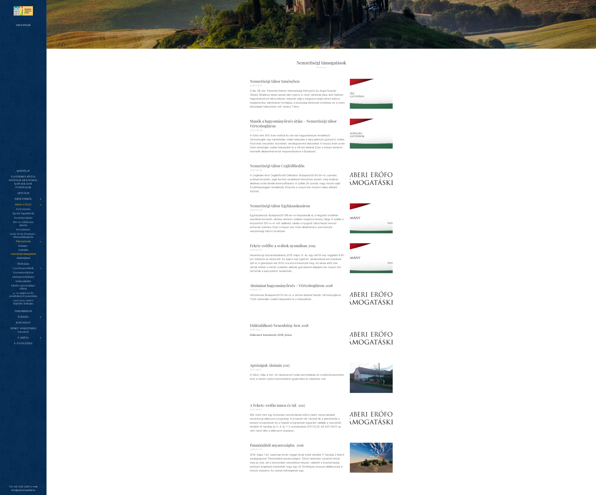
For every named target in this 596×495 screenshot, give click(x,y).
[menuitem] (23, 171)
